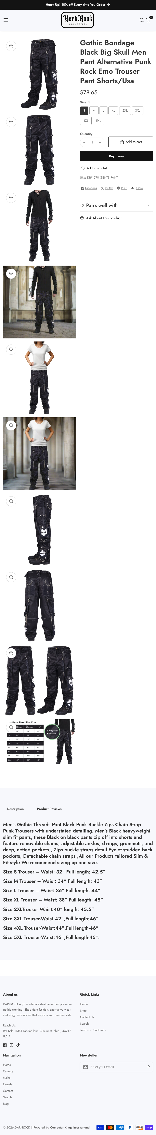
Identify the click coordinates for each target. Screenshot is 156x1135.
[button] (116, 205)
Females (8, 1084)
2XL (126, 111)
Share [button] (139, 188)
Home (84, 1004)
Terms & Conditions (93, 1030)
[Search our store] (143, 20)
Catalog (8, 1071)
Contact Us (87, 1017)
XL (114, 111)
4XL (87, 121)
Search (84, 1023)
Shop (83, 1010)
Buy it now (116, 156)
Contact (8, 1091)
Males (6, 1078)
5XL (99, 121)
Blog (6, 1104)
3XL (139, 111)
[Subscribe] (148, 1067)
